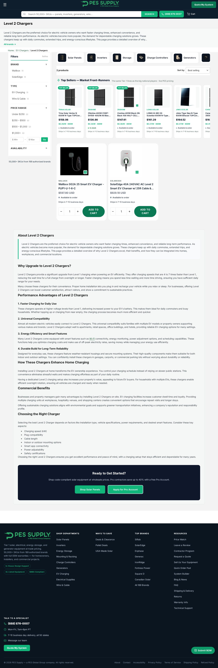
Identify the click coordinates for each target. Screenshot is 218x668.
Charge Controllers (65, 562)
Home (11, 50)
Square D (139, 573)
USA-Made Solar (104, 551)
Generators (62, 568)
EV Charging (20, 92)
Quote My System (203, 4)
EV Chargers (22, 50)
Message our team (17, 640)
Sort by (180, 70)
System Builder (181, 573)
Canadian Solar (142, 579)
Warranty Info (181, 602)
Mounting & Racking (66, 556)
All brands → (10, 44)
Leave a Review (182, 545)
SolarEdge (19, 76)
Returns (178, 596)
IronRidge (140, 562)
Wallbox (17, 70)
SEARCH (149, 14)
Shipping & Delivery (184, 591)
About (117, 662)
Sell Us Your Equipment (186, 562)
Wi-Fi (92, 338)
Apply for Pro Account (125, 489)
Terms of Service (172, 662)
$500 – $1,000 (21, 126)
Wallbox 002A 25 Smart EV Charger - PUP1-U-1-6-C (81, 186)
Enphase (139, 551)
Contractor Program (184, 551)
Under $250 (20, 114)
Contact (126, 662)
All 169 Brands (142, 585)
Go (44, 139)
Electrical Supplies (65, 579)
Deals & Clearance (105, 539)
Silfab (138, 539)
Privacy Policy (155, 662)
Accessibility (139, 662)
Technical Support (183, 608)
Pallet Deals (102, 545)
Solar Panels (62, 539)
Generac (139, 556)
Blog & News (180, 579)
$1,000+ (18, 133)
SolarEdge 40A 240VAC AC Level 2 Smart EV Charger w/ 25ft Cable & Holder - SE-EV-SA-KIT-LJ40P (131, 186)
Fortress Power (142, 568)
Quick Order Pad (182, 568)
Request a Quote (182, 556)
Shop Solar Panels (90, 489)
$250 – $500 (20, 120)
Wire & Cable (20, 98)
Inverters (60, 545)
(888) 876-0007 (19, 623)
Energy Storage (64, 551)
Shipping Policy (191, 662)
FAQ (176, 585)
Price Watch (180, 539)
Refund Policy (207, 662)
